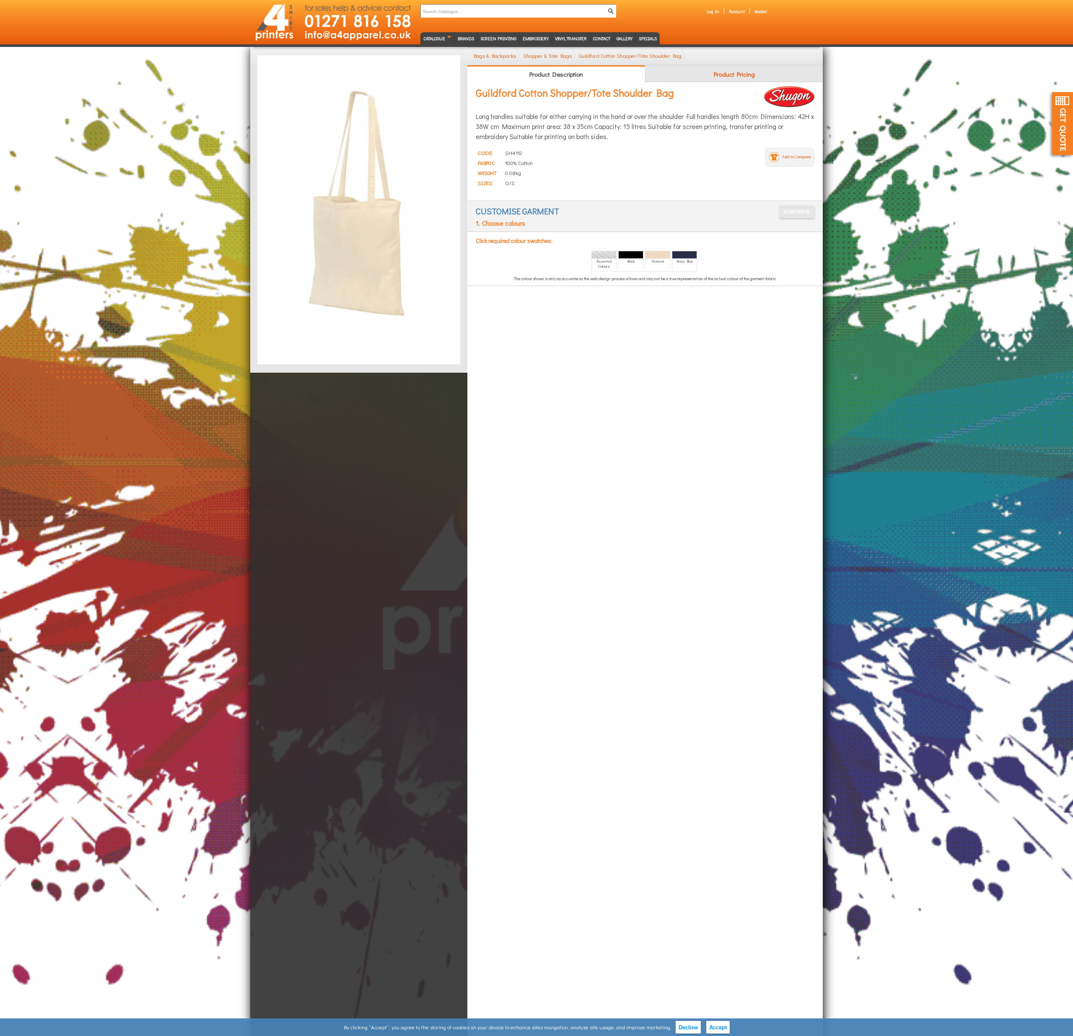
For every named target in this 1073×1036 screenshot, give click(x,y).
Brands (466, 38)
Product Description (556, 74)
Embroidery (536, 38)
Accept (718, 1027)
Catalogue (434, 38)
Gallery (625, 38)
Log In (713, 11)
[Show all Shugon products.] (789, 96)
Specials (647, 38)
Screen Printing (498, 38)
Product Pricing (734, 74)
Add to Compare (796, 157)
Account (737, 11)
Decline (688, 1027)
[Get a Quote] (1062, 123)
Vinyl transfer (571, 38)
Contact (601, 38)
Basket (760, 11)
